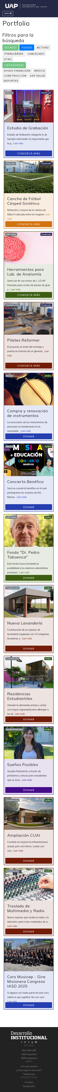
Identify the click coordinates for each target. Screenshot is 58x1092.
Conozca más (28, 153)
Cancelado (36, 53)
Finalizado (14, 53)
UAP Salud (37, 75)
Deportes (11, 80)
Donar (28, 436)
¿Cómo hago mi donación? (29, 1070)
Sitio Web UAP (29, 1050)
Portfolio (29, 1082)
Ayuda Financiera (17, 70)
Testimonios (29, 1074)
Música (39, 70)
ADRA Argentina (29, 1058)
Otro (8, 59)
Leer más (18, 143)
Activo (43, 47)
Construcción (15, 75)
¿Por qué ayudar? (29, 1066)
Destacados (29, 1086)
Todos (26, 47)
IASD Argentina (29, 1054)
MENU (7, 13)
